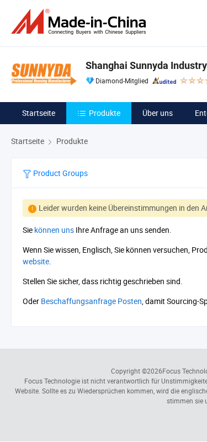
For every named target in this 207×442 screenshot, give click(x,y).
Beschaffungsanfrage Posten (91, 301)
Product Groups (59, 173)
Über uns (157, 113)
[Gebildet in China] (80, 22)
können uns (54, 230)
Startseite (38, 113)
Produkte (104, 113)
